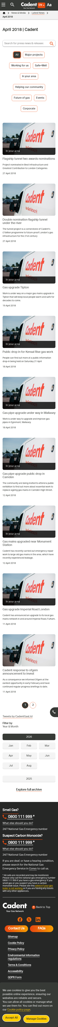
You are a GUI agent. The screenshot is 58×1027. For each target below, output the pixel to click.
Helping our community (29, 87)
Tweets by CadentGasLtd (18, 717)
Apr (11, 756)
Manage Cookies (36, 1019)
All (17, 55)
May (28, 756)
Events (40, 98)
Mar (47, 746)
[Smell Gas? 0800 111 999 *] (54, 712)
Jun (47, 756)
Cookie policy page (18, 1010)
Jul (11, 766)
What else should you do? (18, 823)
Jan (11, 746)
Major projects (34, 55)
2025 (29, 779)
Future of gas (22, 98)
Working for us (20, 66)
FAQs (41, 928)
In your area (29, 76)
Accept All (11, 1018)
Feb (29, 746)
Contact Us (16, 928)
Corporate (29, 109)
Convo (33, 869)
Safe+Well (41, 66)
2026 (29, 737)
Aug (29, 766)
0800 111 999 (20, 817)
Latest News (38, 13)
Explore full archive (29, 790)
